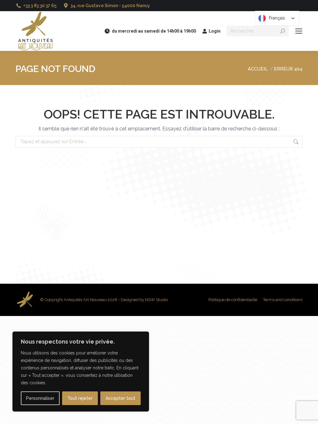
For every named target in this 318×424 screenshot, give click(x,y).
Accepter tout (120, 398)
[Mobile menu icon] (298, 31)
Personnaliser (40, 398)
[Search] (282, 31)
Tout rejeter (80, 398)
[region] (80, 372)
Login (214, 31)
